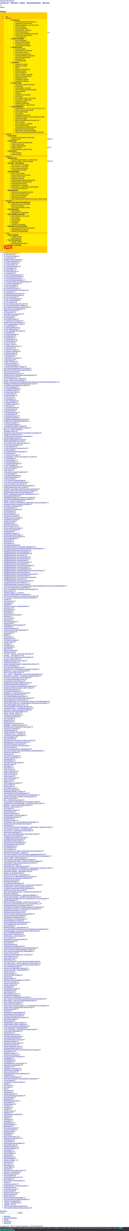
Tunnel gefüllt (8, 623)
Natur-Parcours (8, 1021)
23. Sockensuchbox (9, 264)
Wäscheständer (8, 531)
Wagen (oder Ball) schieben (12, 975)
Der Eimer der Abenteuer (11, 755)
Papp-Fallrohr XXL (9, 1145)
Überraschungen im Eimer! (12, 783)
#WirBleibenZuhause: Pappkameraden (15, 560)
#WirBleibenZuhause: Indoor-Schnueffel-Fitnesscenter (20, 574)
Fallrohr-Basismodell (10, 1146)
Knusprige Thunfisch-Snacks (12, 1043)
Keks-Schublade (9, 1153)
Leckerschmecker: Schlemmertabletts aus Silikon (18, 949)
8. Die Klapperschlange (11, 412)
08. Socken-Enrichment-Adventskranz (15, 290)
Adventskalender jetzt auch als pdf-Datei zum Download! (21, 965)
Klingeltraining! (8, 959)
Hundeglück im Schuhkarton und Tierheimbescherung (20, 948)
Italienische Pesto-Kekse (11, 1034)
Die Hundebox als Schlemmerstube (14, 919)
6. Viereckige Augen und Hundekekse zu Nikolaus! (19, 686)
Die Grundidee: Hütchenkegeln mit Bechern (17, 1208)
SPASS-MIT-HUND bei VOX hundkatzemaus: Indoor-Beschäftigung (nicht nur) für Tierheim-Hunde (34, 586)
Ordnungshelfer (8, 759)
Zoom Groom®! (9, 591)
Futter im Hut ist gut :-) (10, 1136)
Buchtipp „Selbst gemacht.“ (12, 806)
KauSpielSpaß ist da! (10, 956)
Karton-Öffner (8, 1167)
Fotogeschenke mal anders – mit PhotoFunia (17, 829)
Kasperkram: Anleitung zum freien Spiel (16, 745)
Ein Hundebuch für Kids (11, 689)
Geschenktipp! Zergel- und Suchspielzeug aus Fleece (19, 863)
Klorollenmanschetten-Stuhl (12, 535)
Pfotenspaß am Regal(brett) (12, 1138)
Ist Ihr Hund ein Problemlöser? (13, 883)
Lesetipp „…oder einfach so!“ (13, 655)
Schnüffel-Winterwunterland (12, 259)
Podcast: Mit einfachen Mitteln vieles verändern (18, 698)
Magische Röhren (9, 1124)
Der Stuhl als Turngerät (11, 516)
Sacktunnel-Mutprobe (10, 628)
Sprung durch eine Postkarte (12, 1004)
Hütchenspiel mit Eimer (11, 789)
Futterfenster (7, 1119)
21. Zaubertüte (8, 332)
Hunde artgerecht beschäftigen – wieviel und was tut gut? (21, 902)
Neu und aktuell (8, 1080)
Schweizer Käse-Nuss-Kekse (12, 1036)
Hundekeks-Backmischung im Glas (14, 910)
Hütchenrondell (8, 1157)
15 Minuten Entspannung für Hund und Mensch (18, 888)
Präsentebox (7, 1107)
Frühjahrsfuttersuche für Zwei (13, 373)
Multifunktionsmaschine (11, 1100)
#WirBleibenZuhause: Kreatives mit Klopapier (17, 580)
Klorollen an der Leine (10, 1192)
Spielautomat (8, 541)
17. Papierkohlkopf (9, 339)
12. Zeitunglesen (9, 348)
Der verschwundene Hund (12, 966)
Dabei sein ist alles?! (10, 893)
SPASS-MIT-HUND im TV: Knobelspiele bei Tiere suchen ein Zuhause (25, 703)
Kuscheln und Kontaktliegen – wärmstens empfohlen (19, 895)
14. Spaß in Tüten (9, 344)
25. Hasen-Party (8, 312)
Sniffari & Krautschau (10, 310)
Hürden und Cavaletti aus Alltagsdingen (16, 1026)
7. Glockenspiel (8, 356)
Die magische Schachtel (11, 988)
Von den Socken (9, 1111)
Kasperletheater (8, 1123)
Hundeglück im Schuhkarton (12, 835)
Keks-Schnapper (9, 992)
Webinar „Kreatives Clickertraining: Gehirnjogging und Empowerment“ (25, 502)
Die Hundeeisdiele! (9, 900)
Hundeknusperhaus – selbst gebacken (15, 927)
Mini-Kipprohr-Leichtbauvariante (14, 1170)
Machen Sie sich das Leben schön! (14, 890)
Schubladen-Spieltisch (10, 1148)
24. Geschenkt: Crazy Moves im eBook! (16, 443)
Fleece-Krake (8, 808)
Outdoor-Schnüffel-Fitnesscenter (13, 732)
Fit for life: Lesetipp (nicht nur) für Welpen (16, 677)
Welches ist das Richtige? (11, 757)
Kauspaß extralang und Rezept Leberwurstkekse (18, 914)
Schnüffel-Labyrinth (10, 524)
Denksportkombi (9, 1104)
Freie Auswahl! (8, 718)
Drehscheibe (7, 1090)
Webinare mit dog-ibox (10, 662)
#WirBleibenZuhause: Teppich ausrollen (16, 567)
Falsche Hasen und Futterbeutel (13, 1056)
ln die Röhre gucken (10, 788)
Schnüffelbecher (9, 1060)
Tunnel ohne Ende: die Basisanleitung (15, 630)
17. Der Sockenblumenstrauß (12, 275)
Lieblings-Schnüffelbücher (12, 1077)
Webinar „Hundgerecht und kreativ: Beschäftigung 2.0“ (20, 494)
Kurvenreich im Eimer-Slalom (13, 762)
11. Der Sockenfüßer (10, 285)
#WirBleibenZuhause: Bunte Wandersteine (16, 552)
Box (5, 1089)
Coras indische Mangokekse (12, 1031)
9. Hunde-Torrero (9, 411)
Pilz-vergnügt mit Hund (11, 371)
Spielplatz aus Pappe (10, 820)
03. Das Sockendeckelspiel (12, 298)
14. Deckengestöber (10, 402)
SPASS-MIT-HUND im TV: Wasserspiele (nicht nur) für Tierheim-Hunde (26, 701)
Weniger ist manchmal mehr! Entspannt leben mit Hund (20, 664)
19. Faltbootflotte (9, 336)
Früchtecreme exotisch (10, 1044)
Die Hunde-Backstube (10, 881)
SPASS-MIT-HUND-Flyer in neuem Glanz (17, 370)
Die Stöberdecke (9, 812)
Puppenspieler (8, 1133)
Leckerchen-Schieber (10, 1184)
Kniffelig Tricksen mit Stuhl (12, 518)
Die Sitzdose (7, 825)
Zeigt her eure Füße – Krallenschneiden (15, 970)
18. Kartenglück (8, 337)
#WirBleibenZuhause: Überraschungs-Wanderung (19, 546)
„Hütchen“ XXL (9, 1204)
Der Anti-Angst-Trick (10, 982)
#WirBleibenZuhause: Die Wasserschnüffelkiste (18, 565)
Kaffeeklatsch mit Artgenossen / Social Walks (17, 727)
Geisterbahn (7, 626)
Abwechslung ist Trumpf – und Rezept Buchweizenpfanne (21, 908)
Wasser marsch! (8, 776)
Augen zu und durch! (10, 771)
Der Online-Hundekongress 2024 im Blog (16, 307)
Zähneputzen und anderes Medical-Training (17, 682)
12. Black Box (8, 405)
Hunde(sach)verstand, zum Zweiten (14, 660)
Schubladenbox (8, 1151)
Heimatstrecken (8, 720)
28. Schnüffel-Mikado (10, 319)
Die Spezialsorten (9, 847)
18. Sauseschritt (8, 453)
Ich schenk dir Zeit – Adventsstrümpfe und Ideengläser (20, 822)
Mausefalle (7, 1134)
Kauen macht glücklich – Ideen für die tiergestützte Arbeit (21, 961)
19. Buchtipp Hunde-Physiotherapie (14, 451)
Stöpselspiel (7, 1155)
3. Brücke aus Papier (10, 363)
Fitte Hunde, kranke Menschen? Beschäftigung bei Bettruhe (21, 433)
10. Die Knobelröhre (10, 286)
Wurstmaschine (8, 1140)
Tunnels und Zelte (9, 521)
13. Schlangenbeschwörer (11, 346)
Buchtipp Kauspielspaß (11, 813)
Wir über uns (7, 1221)
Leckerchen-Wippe (9, 1129)
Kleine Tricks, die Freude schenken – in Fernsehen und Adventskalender (25, 1005)
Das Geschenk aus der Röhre (12, 1002)
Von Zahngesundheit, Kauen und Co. (15, 705)
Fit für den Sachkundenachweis (13, 667)
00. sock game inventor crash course (14, 303)
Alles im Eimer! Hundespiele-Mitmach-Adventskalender (20, 795)
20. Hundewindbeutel (10, 334)
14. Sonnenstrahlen (9, 460)
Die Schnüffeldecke (10, 737)
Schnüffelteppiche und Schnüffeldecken (16, 1073)
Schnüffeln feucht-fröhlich (11, 1070)
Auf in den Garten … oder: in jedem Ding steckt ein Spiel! (21, 963)
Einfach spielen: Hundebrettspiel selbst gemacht (18, 1007)
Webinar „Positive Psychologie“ (13, 501)
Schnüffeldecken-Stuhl (10, 519)
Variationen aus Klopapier (11, 1068)
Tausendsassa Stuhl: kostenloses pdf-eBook (17, 504)
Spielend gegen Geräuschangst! (13, 322)
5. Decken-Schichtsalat (10, 417)
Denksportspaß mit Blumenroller (13, 1197)
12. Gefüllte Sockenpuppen (12, 283)
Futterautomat (8, 1165)
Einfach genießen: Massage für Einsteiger (16, 594)
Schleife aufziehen (9, 985)
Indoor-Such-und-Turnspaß (12, 614)
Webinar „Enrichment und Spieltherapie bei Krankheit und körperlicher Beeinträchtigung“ (30, 382)
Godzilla (6, 599)
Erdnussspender (8, 1131)
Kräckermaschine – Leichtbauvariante (15, 1185)
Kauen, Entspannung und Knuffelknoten (16, 922)
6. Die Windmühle (9, 473)
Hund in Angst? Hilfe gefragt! (13, 672)
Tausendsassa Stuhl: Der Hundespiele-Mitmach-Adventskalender (23, 548)
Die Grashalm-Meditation (11, 495)
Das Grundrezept (9, 849)
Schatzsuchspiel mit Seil (11, 377)
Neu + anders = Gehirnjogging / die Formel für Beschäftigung (22, 674)
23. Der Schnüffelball (10, 387)
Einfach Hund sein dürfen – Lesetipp (15, 852)
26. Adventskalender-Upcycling (13, 324)
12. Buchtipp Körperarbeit (11, 463)
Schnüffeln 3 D (8, 1066)
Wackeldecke (8, 608)
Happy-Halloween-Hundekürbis (13, 309)
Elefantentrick (8, 540)
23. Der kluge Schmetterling (12, 445)
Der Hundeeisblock (9, 846)
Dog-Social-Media (9, 747)
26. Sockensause (9, 258)
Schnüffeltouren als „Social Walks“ (14, 1063)
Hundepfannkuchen (10, 941)
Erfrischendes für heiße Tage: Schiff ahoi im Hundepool (20, 1078)
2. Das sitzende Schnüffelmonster (14, 480)
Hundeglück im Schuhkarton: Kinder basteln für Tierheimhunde (23, 907)
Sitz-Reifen (7, 648)
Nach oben (3, 1211)
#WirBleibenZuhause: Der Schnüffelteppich (17, 553)
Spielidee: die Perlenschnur (12, 434)
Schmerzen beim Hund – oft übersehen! (15, 874)
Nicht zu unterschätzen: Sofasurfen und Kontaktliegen (20, 589)
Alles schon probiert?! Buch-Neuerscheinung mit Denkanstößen (23, 750)
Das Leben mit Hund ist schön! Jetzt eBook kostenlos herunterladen (24, 854)
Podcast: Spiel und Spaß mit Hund (14, 380)
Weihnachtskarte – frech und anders (14, 815)
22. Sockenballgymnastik (11, 266)
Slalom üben (7, 620)
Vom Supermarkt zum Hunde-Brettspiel (15, 1199)
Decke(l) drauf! (8, 784)
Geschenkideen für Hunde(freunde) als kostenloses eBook (21, 801)
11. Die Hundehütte (9, 465)
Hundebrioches (8, 1032)
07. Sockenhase (8, 292)
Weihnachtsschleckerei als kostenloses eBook (17, 905)
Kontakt (6, 1219)
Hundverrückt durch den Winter (13, 536)
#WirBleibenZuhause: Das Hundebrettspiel (16, 569)
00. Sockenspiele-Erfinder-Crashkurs (15, 305)
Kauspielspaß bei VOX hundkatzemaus (15, 793)
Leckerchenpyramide (10, 1189)
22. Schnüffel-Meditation (11, 388)
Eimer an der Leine (9, 774)
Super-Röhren (8, 1102)
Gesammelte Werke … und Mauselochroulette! (18, 708)
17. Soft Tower (8, 397)
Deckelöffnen (8, 987)
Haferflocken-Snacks (10, 1041)
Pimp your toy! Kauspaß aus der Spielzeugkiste (18, 951)
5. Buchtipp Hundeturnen (11, 475)
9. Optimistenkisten (9, 353)
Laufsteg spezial (8, 642)
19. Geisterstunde (9, 394)
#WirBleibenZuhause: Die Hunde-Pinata (16, 575)
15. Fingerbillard (9, 458)
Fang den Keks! (8, 601)
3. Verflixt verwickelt (10, 422)
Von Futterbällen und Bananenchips (14, 924)
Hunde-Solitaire (8, 1196)
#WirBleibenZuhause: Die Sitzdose (14, 555)
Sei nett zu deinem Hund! (11, 659)
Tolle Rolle (7, 1168)
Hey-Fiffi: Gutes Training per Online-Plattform (18, 657)
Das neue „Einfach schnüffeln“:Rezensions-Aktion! (13, 430)
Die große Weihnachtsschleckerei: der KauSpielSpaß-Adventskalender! (25, 929)
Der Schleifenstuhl (9, 507)
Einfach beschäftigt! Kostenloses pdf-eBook (17, 706)
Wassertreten (7, 603)
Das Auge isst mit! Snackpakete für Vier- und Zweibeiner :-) (22, 903)
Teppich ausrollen (9, 973)
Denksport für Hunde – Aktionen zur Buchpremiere (19, 796)
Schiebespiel (7, 1092)
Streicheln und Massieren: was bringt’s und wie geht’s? (20, 596)
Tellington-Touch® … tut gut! (13, 592)
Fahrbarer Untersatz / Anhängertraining (15, 606)
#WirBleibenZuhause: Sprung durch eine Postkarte (19, 577)
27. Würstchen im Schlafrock (12, 320)
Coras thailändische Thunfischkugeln (15, 1027)
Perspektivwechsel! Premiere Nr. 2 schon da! (17, 954)
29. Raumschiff (8, 317)
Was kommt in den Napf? (11, 864)
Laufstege (7, 643)
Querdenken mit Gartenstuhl (12, 1114)
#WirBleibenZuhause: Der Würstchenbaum (17, 562)
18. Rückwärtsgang (9, 395)
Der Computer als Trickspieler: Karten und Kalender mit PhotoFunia (24, 999)
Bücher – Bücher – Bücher (12, 713)
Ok (121, 1228)
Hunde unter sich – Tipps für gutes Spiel (16, 866)
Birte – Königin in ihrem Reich (13, 800)
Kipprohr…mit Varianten (11, 1172)
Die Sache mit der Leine (11, 880)
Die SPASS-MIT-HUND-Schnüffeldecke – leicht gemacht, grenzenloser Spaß (27, 827)
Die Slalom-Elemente (10, 621)
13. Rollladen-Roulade (10, 404)
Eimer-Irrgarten (8, 769)
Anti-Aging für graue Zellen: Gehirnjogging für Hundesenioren (23, 851)
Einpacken (7, 976)
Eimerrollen (7, 766)
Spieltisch (7, 1109)
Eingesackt (7, 1116)
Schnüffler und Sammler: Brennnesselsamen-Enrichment (20, 489)
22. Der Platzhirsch (9, 446)
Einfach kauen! (8, 722)
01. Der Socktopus (9, 302)
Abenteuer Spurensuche (11, 1055)
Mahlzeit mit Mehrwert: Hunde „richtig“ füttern (18, 688)
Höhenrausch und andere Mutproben (15, 711)
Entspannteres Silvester (11, 810)
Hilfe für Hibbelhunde (10, 665)
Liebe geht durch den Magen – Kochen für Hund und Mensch (22, 861)
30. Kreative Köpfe (9, 315)
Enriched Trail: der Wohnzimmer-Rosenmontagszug (19, 375)
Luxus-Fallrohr (8, 1141)
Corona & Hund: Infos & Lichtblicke (15, 582)
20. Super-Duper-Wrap (10, 392)
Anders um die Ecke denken (12, 528)
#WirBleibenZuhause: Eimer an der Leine (16, 584)
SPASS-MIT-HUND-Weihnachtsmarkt (15, 421)
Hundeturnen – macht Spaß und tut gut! (15, 671)
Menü (2, 7)
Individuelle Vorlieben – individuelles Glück (17, 871)
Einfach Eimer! (8, 786)
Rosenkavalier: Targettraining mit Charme (16, 997)
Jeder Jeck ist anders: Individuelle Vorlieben (17, 710)
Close (2, 252)
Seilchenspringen (9, 652)
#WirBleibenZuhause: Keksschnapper (15, 563)
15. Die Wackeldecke (10, 400)
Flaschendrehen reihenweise (12, 1177)
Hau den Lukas (8, 971)
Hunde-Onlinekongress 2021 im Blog (15, 487)
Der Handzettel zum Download (13, 844)
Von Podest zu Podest (10, 640)
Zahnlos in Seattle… (10, 1160)
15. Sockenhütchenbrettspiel (12, 278)
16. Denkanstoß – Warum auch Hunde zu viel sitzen (19, 456)
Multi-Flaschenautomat (10, 1174)
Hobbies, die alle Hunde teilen (13, 873)
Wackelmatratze (8, 609)
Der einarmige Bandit (10, 1128)
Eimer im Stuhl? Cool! (10, 526)
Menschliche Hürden (10, 1019)
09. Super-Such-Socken (11, 288)
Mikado (6, 635)
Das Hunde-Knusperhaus (11, 995)
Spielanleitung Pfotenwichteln (13, 840)
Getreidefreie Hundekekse (11, 1038)
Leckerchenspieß (9, 1191)
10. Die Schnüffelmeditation (12, 467)
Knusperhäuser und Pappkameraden (14, 939)
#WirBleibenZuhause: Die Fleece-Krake (16, 572)
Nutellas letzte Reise (10, 798)
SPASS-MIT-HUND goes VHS (13, 441)
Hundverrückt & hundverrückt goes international (18, 485)
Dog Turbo (7, 1087)
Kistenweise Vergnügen (11, 728)
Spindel (6, 1182)
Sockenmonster (8, 1061)
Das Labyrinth (8, 618)
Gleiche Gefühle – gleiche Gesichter (14, 857)
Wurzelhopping (8, 647)
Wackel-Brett (8, 613)
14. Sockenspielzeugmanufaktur (13, 280)
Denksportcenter (9, 1097)
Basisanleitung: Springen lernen (13, 1014)
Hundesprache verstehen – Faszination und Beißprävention (21, 676)
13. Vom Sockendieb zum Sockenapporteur (17, 281)
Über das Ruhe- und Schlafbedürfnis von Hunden (18, 859)
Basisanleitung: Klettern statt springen (15, 1017)
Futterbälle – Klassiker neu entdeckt (14, 725)
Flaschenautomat (9, 1175)
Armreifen (7, 1010)
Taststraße (7, 604)
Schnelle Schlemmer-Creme (12, 1046)
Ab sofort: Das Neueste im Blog (13, 1082)
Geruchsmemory (9, 1051)
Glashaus (6, 1117)
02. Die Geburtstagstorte (11, 300)
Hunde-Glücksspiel (9, 1194)
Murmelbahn (7, 1126)
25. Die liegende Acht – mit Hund (14, 378)
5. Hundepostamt (9, 360)
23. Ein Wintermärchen (11, 329)
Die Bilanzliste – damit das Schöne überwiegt (17, 886)
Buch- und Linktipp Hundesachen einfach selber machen (21, 834)
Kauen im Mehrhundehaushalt (13, 932)
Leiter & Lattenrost (9, 631)
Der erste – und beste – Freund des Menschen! (17, 654)
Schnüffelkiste (8, 1075)
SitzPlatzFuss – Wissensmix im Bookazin (16, 693)
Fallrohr (6, 1083)
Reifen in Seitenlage (10, 650)
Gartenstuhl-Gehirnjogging (12, 509)
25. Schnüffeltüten (9, 326)
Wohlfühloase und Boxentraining (14, 625)
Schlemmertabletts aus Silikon (13, 920)
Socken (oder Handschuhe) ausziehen (15, 968)
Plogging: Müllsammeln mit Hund (14, 439)
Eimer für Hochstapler (10, 778)
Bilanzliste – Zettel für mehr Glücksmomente (17, 805)
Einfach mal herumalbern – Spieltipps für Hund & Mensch (21, 897)
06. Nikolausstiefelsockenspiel (13, 295)
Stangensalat (7, 633)
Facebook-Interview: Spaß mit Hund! (15, 699)
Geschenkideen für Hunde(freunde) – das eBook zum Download (23, 803)
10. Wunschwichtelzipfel (11, 351)
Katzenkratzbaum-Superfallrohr (13, 1143)
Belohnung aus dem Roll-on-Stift (14, 912)
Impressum (7, 1216)
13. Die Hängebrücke (10, 462)
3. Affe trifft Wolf (9, 479)
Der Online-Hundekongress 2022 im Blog (16, 428)
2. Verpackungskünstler (11, 365)
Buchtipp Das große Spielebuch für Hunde (16, 823)
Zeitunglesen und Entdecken (12, 1065)
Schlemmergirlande (9, 944)
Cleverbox (7, 1106)
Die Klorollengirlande (10, 538)
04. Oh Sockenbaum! (10, 297)
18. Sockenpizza (9, 273)
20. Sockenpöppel (9, 268)
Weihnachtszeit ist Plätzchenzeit (13, 946)
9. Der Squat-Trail (9, 468)
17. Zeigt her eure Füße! (11, 455)
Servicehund (7, 1150)
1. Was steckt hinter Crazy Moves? (14, 484)
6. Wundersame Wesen (10, 416)
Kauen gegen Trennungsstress (13, 934)
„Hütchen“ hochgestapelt (11, 1201)
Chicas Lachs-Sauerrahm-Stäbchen (14, 915)
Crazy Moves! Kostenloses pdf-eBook (15, 482)
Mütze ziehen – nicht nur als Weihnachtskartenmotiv (19, 1000)
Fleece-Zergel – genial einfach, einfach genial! (17, 830)
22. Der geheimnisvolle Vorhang (13, 331)
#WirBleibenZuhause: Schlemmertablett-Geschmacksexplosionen (23, 570)
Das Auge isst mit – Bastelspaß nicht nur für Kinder (19, 876)
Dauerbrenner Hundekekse (12, 832)
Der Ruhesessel (8, 523)
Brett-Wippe (7, 611)
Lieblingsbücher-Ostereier (11, 438)
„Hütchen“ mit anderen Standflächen (15, 1206)
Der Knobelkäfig (9, 511)
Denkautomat (8, 1099)
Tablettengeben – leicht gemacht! (13, 936)
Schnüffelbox (8, 1058)
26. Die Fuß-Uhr (9, 254)
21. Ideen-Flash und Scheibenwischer (15, 448)
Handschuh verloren (10, 1053)
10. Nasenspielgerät (9, 409)
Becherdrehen (8, 1179)
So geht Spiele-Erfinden (11, 529)
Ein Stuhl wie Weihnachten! (12, 506)
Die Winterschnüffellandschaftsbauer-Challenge (18, 499)
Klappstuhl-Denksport (10, 533)
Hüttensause (7, 1112)
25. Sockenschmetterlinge (11, 261)
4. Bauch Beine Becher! (11, 477)
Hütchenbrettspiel (9, 1158)
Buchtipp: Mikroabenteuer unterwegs (15, 684)
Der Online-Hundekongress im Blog (14, 696)
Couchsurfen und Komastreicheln (14, 735)
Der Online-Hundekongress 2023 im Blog (16, 368)
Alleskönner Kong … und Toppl (13, 733)
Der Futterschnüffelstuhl (11, 545)
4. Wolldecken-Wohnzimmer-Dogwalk (15, 419)
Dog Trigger (7, 1085)
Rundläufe (7, 616)
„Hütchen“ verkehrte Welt (11, 1202)
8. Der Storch (8, 470)
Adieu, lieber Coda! (10, 958)
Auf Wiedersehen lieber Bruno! (13, 293)
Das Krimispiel (8, 818)
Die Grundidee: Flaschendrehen (13, 1180)
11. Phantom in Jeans (10, 349)
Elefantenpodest (8, 638)
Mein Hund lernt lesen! (11, 993)
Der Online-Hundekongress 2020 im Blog (16, 550)
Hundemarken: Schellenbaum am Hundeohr (17, 878)
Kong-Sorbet (8, 942)
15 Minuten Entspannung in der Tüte (15, 837)
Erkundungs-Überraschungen (12, 723)
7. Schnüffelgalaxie (9, 414)
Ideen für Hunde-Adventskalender (14, 842)
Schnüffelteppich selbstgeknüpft (13, 917)
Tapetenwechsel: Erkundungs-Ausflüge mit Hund (18, 740)
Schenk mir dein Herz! (10, 983)
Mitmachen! (7, 1223)
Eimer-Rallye (8, 767)
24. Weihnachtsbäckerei (11, 327)
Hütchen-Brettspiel (9, 1094)
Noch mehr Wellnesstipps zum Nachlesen (16, 587)
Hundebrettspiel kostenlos (11, 817)
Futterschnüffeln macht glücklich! (14, 744)
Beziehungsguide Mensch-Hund (13, 694)
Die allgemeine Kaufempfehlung (13, 1095)
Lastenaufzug (8, 754)
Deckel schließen (9, 978)
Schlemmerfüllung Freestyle (12, 1048)
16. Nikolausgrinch (9, 341)
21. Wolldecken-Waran (10, 390)
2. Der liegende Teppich (11, 424)
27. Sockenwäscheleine (11, 256)
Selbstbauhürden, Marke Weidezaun (14, 1024)
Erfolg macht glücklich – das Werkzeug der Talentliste (20, 869)
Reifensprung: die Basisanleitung (13, 1012)
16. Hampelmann (9, 399)
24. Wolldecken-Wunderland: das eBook (16, 385)
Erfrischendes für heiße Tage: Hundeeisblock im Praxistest (21, 1049)
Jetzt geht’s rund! (9, 764)
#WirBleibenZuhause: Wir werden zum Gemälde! (18, 497)
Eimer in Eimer (8, 779)
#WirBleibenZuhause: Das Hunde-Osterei (16, 558)
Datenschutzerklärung (10, 1218)
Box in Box (7, 1163)
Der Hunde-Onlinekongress (12, 691)
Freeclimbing (8, 645)
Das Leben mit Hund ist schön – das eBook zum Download (21, 891)
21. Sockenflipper (9, 269)
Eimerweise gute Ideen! (11, 752)
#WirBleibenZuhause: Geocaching (14, 579)
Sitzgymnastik (8, 543)
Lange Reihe (7, 637)
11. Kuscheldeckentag (10, 407)
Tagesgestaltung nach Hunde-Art (13, 681)
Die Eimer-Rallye (9, 739)
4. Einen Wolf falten (10, 361)
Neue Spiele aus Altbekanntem (13, 314)
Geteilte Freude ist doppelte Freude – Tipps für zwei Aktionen (22, 885)
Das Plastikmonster (9, 730)
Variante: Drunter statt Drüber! (13, 1016)
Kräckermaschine (9, 1187)
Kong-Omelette (8, 925)
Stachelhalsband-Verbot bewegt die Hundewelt (18, 492)
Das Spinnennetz (9, 512)
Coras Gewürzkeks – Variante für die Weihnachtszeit (19, 1029)
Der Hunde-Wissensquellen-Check (14, 679)
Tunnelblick (7, 1121)
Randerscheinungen (10, 772)
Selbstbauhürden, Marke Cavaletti (14, 1022)
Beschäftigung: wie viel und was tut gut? (16, 742)
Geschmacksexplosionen (11, 716)
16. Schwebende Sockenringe (13, 276)
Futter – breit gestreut (10, 1072)
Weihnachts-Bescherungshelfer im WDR (16, 980)
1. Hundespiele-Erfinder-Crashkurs (14, 366)
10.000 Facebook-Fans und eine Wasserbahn (17, 436)
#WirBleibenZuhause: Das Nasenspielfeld (16, 557)
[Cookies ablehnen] (14, 1230)
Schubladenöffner (9, 990)
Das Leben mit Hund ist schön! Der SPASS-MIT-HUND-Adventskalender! (26, 856)
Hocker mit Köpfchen (10, 514)
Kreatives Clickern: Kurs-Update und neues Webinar (19, 490)
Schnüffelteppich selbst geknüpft (13, 839)
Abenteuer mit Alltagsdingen (12, 715)
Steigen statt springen (10, 1009)
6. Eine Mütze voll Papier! (11, 358)
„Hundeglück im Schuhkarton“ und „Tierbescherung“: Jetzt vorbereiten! (25, 898)
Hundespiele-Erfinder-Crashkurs (13, 791)
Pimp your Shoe (8, 937)
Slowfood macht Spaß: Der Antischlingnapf (17, 749)
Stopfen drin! (8, 781)
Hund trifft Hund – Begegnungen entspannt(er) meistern (20, 669)
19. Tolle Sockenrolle (10, 271)
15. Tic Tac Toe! (9, 343)
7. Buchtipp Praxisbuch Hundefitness (15, 472)
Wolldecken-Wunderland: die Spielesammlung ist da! (19, 383)
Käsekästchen (8, 1162)
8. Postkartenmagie (9, 354)
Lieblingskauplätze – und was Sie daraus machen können (21, 931)
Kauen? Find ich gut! (10, 953)
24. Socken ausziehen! (10, 263)
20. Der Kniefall (9, 450)
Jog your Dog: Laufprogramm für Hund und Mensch (19, 597)
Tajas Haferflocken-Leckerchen (13, 1039)
